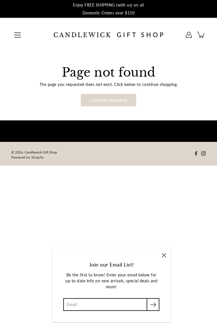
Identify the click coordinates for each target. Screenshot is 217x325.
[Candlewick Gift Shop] (108, 35)
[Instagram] (203, 153)
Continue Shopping (108, 100)
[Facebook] (196, 153)
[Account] (188, 34)
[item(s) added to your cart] (201, 34)
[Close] (164, 255)
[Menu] (17, 35)
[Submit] (153, 304)
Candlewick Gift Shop (41, 152)
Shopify (37, 157)
